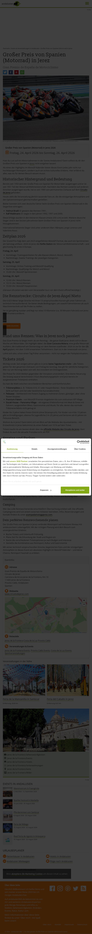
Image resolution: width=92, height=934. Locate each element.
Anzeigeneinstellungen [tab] (57, 449)
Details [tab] (34, 449)
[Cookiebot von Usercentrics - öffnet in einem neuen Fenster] (78, 442)
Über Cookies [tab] (80, 449)
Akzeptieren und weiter (75, 490)
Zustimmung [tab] (12, 449)
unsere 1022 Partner (19, 461)
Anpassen (44, 490)
